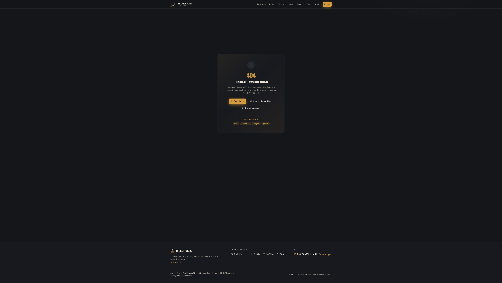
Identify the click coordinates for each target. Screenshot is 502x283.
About (317, 4)
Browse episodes (253, 108)
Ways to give (326, 254)
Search (300, 4)
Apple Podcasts (240, 254)
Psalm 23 (245, 124)
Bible (271, 4)
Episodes (261, 4)
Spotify (257, 254)
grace (265, 124)
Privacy (292, 274)
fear (236, 124)
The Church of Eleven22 (192, 273)
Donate (327, 4)
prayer (256, 124)
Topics (281, 4)
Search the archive (262, 101)
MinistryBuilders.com (184, 276)
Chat (309, 4)
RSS (282, 254)
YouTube (270, 254)
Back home (239, 101)
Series (290, 4)
